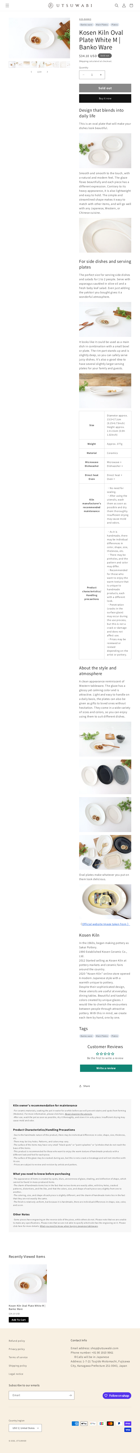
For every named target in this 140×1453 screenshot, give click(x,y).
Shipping (83, 61)
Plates (115, 24)
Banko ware (86, 24)
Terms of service (18, 1357)
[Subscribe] (70, 1395)
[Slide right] (47, 72)
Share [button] (86, 1086)
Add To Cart (19, 1319)
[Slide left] (31, 72)
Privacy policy (17, 1349)
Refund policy (17, 1340)
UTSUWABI (21, 1440)
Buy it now (105, 98)
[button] (7, 5)
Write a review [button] (106, 1068)
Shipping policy (18, 1365)
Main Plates (102, 24)
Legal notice (16, 1373)
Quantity (83, 67)
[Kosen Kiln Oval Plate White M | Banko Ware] (28, 1283)
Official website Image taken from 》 (106, 924)
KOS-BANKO (85, 19)
